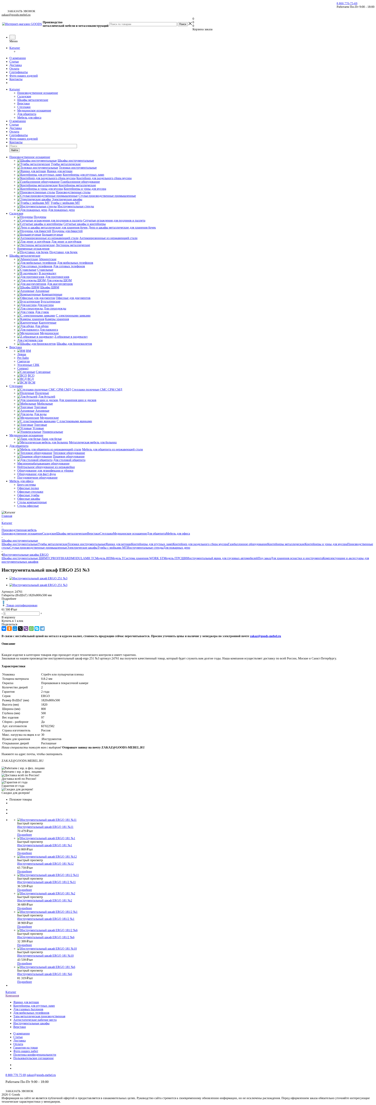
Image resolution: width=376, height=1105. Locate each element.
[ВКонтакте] (4, 628)
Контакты (16, 79)
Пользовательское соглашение (33, 1058)
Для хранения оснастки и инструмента (297, 558)
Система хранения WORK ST (144, 558)
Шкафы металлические (32, 100)
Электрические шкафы (82, 547)
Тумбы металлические (53, 544)
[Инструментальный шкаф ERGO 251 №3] (38, 578)
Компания (12, 995)
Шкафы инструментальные (20, 544)
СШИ (183, 558)
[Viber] (26, 628)
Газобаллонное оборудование (247, 544)
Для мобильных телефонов (31, 1012)
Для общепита (26, 114)
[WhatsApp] (31, 628)
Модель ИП (103, 558)
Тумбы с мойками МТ (112, 547)
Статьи (14, 61)
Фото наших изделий (23, 75)
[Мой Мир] (15, 628)
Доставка (15, 65)
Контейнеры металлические (286, 544)
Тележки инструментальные (87, 544)
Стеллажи (24, 107)
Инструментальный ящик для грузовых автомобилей (222, 558)
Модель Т (117, 558)
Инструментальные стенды (145, 547)
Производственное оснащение (37, 93)
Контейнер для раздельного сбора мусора (200, 544)
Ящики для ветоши (118, 544)
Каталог (14, 48)
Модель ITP (171, 558)
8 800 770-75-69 (347, 3)
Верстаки (23, 103)
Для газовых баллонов (28, 1009)
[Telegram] (42, 628)
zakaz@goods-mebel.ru (16, 14)
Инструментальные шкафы (31, 1023)
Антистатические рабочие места (35, 1019)
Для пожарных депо (176, 547)
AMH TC (89, 558)
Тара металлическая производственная (39, 1016)
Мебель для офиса (29, 117)
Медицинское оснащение (34, 110)
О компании (17, 58)
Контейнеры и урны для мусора (326, 544)
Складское (24, 96)
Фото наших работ (25, 1051)
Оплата (14, 68)
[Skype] (36, 628)
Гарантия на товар (25, 1047)
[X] (20, 628)
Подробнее (24, 834)
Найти (14, 150)
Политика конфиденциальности (34, 1054)
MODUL (77, 558)
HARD (66, 558)
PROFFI (56, 558)
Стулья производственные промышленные (38, 547)
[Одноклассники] (9, 628)
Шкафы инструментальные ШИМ (24, 558)
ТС (49, 558)
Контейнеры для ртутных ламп (152, 544)
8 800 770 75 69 (15, 1075)
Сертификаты (18, 72)
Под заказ (264, 558)
